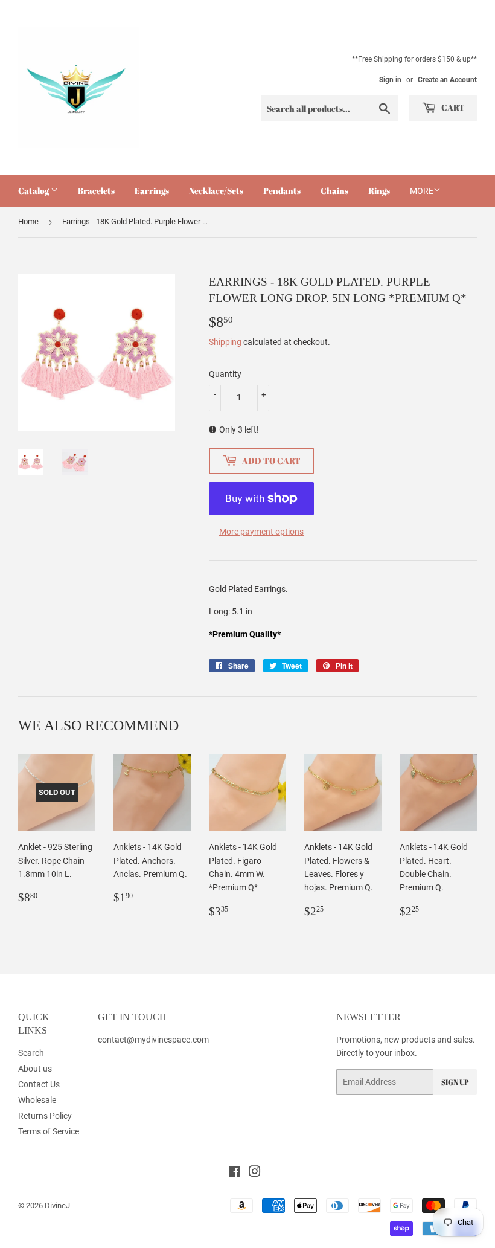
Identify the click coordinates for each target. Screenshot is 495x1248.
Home (28, 221)
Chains (334, 190)
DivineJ (57, 1205)
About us (35, 1068)
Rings (379, 190)
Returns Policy (45, 1116)
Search (31, 1053)
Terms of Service (48, 1131)
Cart (452, 107)
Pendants (282, 190)
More (421, 191)
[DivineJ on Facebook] (234, 1173)
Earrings (152, 190)
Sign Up (455, 1082)
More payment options (261, 531)
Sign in (390, 80)
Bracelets (96, 190)
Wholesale (37, 1100)
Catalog (34, 190)
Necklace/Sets (216, 190)
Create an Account (447, 80)
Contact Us (39, 1084)
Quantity (225, 374)
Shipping (225, 342)
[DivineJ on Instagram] (255, 1173)
